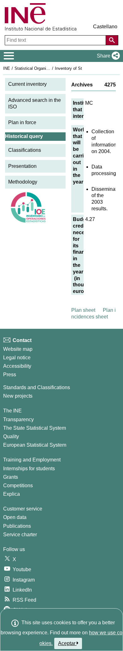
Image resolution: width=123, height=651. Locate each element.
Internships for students (29, 468)
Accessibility (17, 366)
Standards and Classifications (36, 387)
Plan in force (22, 122)
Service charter (20, 534)
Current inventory (27, 84)
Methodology (22, 182)
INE (6, 68)
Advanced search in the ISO (34, 103)
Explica (11, 494)
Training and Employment (32, 459)
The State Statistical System (34, 428)
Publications (17, 526)
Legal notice (17, 357)
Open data (14, 517)
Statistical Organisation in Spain (44, 68)
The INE (12, 410)
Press (9, 374)
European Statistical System (34, 445)
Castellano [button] (105, 26)
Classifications (24, 150)
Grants (10, 477)
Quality (11, 436)
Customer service (22, 508)
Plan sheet (83, 310)
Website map (17, 349)
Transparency (18, 419)
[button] (107, 56)
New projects (17, 396)
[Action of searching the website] (112, 40)
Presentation (22, 166)
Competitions (18, 485)
